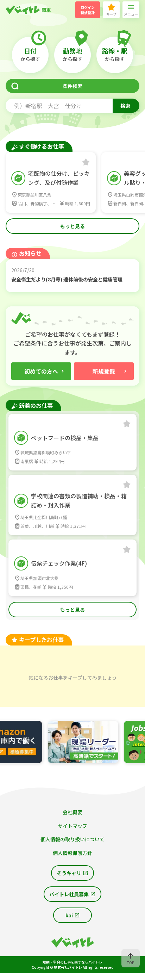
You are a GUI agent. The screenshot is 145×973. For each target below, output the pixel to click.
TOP (130, 962)
